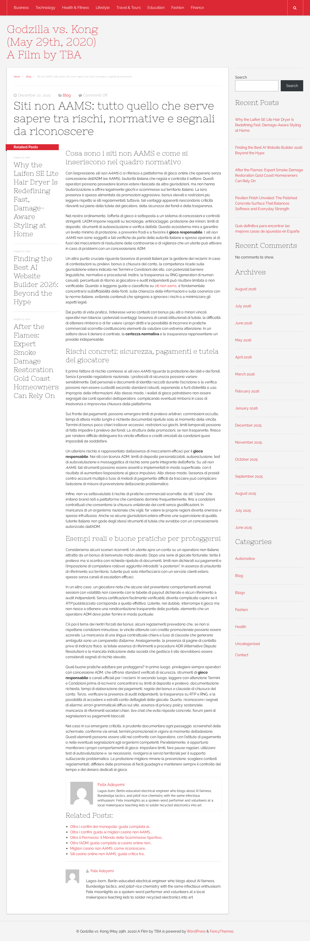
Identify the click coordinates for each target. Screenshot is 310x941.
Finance (197, 7)
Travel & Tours (128, 7)
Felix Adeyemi (102, 871)
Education (156, 7)
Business (21, 7)
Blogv (240, 593)
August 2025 (245, 493)
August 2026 (245, 289)
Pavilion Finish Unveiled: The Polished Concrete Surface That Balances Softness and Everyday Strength (266, 203)
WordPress (196, 931)
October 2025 (246, 459)
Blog (28, 76)
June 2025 (243, 527)
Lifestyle (103, 7)
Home (17, 76)
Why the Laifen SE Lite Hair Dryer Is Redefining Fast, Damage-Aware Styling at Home (268, 125)
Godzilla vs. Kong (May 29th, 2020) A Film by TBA (52, 42)
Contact (241, 655)
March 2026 (245, 374)
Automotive (245, 558)
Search (241, 77)
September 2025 (249, 476)
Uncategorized (247, 644)
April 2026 (243, 357)
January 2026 (246, 408)
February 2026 (247, 391)
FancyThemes (221, 931)
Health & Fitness (75, 7)
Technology (45, 7)
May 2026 (243, 340)
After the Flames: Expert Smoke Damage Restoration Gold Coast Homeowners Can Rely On (36, 361)
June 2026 (243, 323)
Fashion (177, 7)
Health (240, 627)
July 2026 (243, 306)
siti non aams (166, 286)
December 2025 (248, 425)
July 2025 (243, 510)
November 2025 (248, 442)
